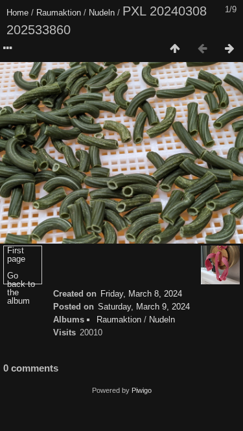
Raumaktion (58, 12)
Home (17, 12)
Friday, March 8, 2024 (141, 294)
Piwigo (142, 390)
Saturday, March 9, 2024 (144, 306)
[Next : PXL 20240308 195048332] (229, 49)
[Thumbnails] (175, 49)
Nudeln (102, 12)
